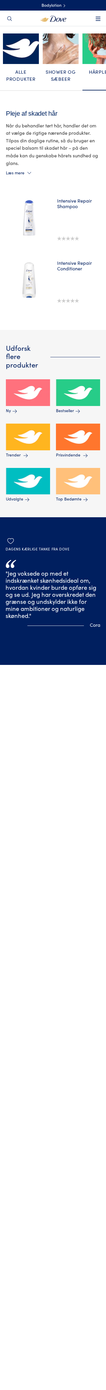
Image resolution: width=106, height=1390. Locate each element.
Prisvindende (69, 455)
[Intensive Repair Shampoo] (29, 217)
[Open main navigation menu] (98, 22)
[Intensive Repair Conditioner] (29, 280)
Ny (8, 411)
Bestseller (65, 411)
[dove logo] (53, 18)
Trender (14, 455)
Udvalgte (14, 499)
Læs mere (15, 173)
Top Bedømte (69, 499)
